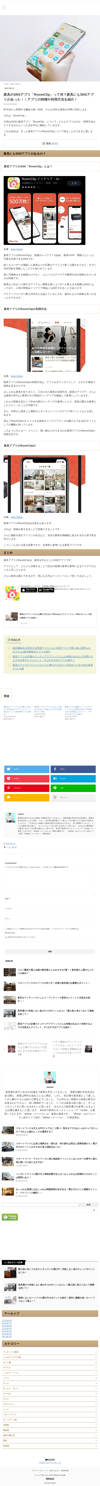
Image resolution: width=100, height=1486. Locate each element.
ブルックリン (9, 1404)
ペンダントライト (72, 1241)
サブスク (42, 1235)
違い (60, 1251)
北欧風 (77, 1246)
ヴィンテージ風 (55, 1246)
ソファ (62, 1235)
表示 (54, 143)
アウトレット (43, 1230)
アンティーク (65, 1230)
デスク (6, 1399)
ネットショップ (19, 1241)
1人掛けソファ (9, 1230)
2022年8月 (7, 1320)
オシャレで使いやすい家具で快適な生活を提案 (50, 1475)
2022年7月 (7, 1323)
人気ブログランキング (50, 1462)
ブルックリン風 (48, 1241)
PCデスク (31, 1230)
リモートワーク (17, 1246)
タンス (71, 1235)
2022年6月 (7, 1326)
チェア (92, 1235)
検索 (88, 1204)
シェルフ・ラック (11, 1373)
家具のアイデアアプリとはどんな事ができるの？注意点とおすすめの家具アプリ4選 (48, 709)
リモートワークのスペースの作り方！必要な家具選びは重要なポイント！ (54, 983)
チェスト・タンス (11, 1388)
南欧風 (6, 1251)
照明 (29, 1251)
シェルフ (53, 1235)
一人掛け (68, 1246)
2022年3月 (7, 1334)
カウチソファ (20, 1235)
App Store (17, 249)
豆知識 (37, 1251)
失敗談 (14, 1251)
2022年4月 (7, 1331)
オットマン (7, 1235)
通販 (53, 1251)
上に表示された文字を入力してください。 (21, 937)
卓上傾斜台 (88, 1246)
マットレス (87, 1241)
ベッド (60, 1241)
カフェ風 (32, 1235)
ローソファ (42, 1246)
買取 (45, 1251)
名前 (7, 899)
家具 (22, 1251)
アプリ (8, 847)
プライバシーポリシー (38, 1470)
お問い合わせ (53, 1470)
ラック (6, 1246)
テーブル (7, 1393)
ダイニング (82, 1235)
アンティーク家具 (11, 1352)
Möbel (50, 1478)
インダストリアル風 (81, 1230)
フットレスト (34, 1241)
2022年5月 (7, 1328)
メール (8, 909)
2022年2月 (7, 1336)
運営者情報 (65, 1470)
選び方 (14, 847)
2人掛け (21, 1230)
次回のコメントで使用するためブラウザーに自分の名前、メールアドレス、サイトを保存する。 (43, 929)
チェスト (7, 1241)
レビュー (30, 1246)
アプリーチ (87, 589)
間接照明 (78, 1251)
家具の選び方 (10, 844)
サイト (7, 919)
